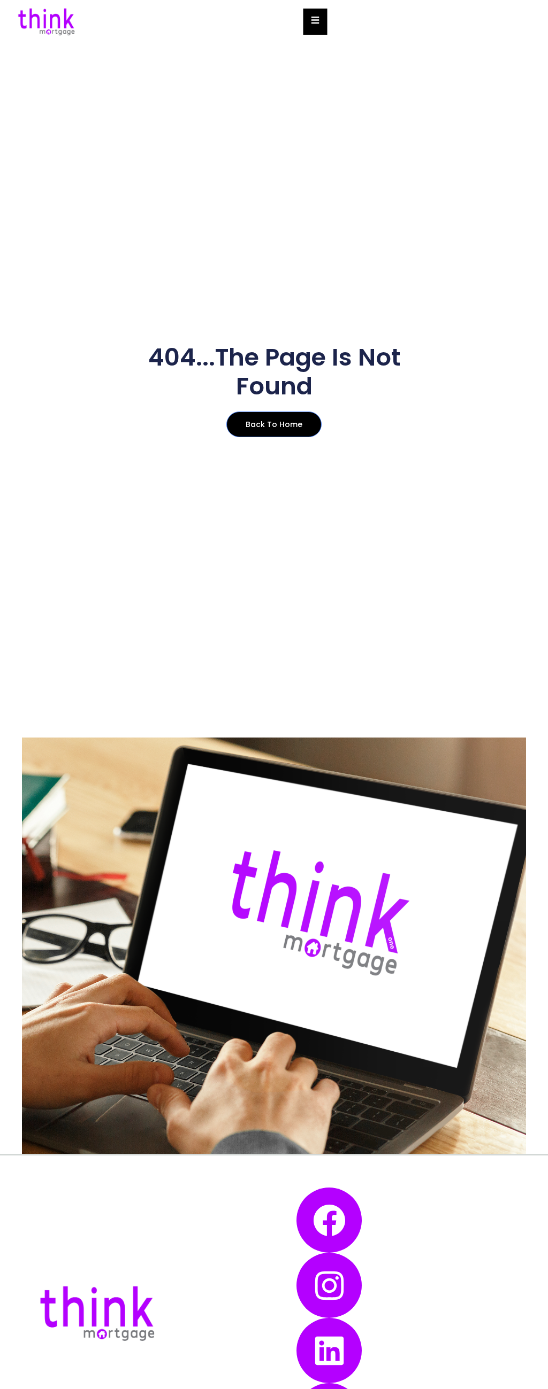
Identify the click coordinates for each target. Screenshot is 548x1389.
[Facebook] (329, 1220)
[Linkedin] (329, 1350)
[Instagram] (329, 1285)
